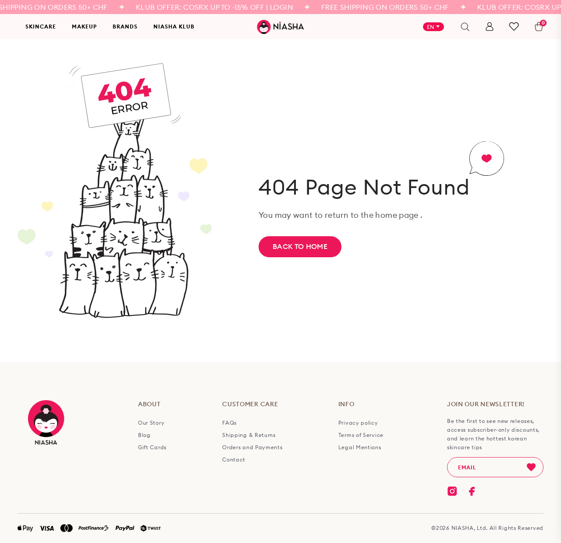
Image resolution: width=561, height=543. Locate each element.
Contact (233, 460)
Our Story (151, 423)
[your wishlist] (514, 26)
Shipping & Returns (249, 435)
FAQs (229, 423)
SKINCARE (40, 26)
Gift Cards (152, 447)
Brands (125, 26)
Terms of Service (360, 435)
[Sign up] (531, 467)
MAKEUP (84, 26)
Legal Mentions (359, 447)
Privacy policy (358, 423)
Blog (144, 435)
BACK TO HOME (300, 246)
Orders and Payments (252, 447)
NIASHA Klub (174, 26)
